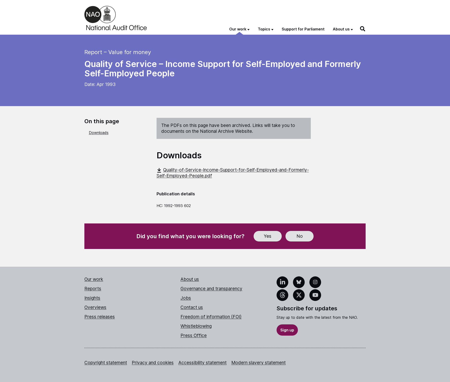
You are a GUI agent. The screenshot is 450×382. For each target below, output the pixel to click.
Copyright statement (105, 362)
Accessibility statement (202, 362)
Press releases (99, 316)
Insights (92, 298)
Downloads (99, 132)
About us (189, 279)
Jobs (185, 298)
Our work (93, 279)
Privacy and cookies (153, 362)
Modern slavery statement (258, 362)
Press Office (193, 335)
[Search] (363, 29)
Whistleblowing (196, 326)
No (299, 236)
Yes (267, 236)
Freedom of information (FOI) (211, 316)
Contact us (191, 307)
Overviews (95, 307)
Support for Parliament (303, 29)
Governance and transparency (211, 288)
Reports (92, 288)
